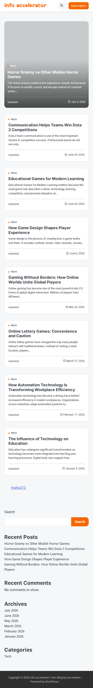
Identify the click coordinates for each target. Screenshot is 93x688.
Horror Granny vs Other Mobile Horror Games (37, 544)
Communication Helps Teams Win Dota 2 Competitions (44, 549)
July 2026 (11, 610)
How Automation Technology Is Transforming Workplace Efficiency (41, 387)
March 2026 (12, 626)
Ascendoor (73, 677)
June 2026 (11, 616)
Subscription (78, 5)
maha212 (18, 488)
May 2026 (11, 621)
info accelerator (25, 6)
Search (9, 512)
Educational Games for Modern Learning (46, 178)
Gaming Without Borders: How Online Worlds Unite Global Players (43, 279)
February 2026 (14, 631)
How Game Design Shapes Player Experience (36, 559)
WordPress (52, 681)
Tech (13, 66)
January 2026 (13, 636)
